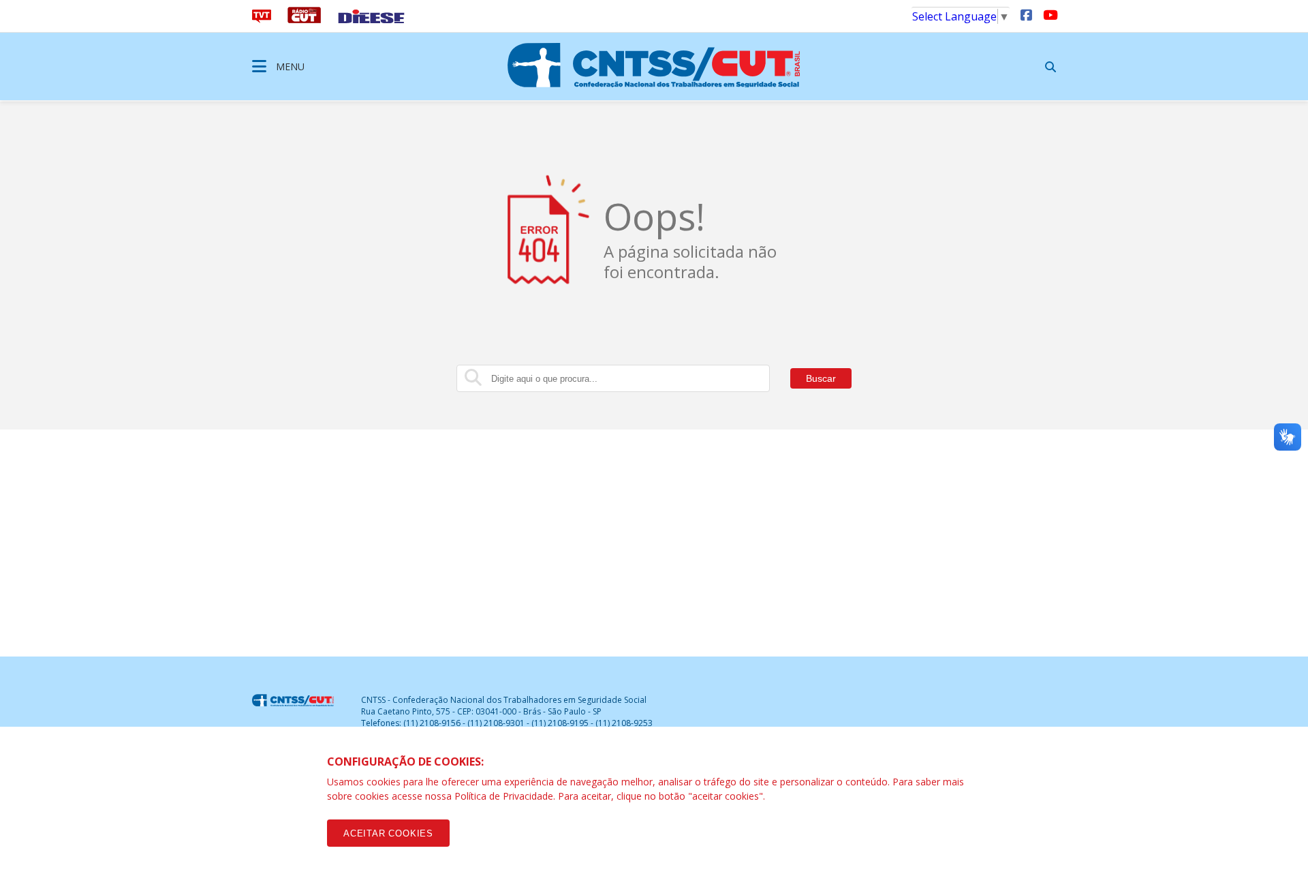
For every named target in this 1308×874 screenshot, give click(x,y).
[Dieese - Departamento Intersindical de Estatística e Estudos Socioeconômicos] (371, 19)
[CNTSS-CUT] (654, 64)
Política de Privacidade (503, 795)
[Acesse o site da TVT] (261, 19)
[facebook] (1026, 14)
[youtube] (1049, 14)
